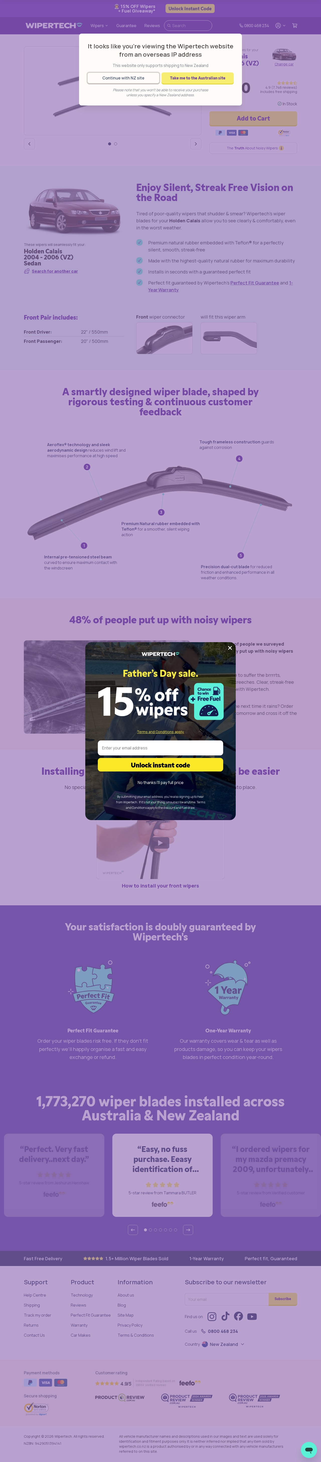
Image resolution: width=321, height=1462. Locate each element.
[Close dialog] (230, 648)
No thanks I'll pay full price (161, 782)
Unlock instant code (160, 764)
